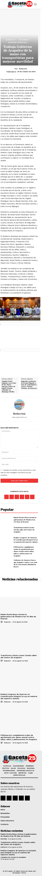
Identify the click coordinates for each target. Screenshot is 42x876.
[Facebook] (6, 497)
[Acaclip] (27, 798)
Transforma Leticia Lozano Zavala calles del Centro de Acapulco (24, 529)
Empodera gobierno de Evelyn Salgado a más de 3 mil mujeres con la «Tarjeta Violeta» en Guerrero (29, 384)
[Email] (27, 497)
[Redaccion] (19, 404)
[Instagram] (9, 798)
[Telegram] (32, 497)
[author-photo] (2, 622)
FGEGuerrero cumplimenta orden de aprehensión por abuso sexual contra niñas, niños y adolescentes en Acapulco (24, 551)
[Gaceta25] (19, 4)
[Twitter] (11, 497)
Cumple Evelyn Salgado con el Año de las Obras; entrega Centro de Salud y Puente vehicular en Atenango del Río (9, 386)
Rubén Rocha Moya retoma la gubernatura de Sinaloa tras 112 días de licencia (25, 519)
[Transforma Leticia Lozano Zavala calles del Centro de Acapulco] (6, 530)
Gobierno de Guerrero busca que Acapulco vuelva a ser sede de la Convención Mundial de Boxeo (25, 563)
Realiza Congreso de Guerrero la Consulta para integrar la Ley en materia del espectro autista (26, 540)
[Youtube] (21, 798)
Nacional (4, 839)
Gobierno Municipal (17, 42)
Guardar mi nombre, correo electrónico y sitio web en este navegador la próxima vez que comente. (18, 472)
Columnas (24, 40)
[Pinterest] (17, 497)
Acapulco (10, 40)
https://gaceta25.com (19, 417)
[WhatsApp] (22, 497)
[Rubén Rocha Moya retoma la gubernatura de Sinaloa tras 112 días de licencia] (6, 520)
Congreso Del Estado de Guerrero (13, 857)
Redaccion (23, 69)
